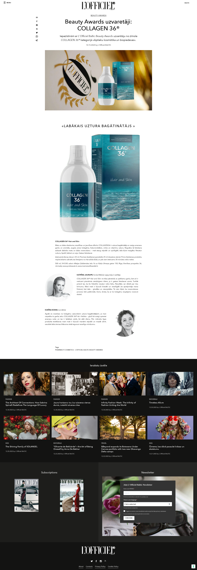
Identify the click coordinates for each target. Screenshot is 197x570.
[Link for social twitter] (92, 562)
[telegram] (36, 40)
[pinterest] (36, 25)
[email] (36, 18)
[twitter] (36, 33)
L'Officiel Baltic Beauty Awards (89, 350)
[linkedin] (36, 29)
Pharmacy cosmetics (64, 350)
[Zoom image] (98, 184)
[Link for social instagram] (101, 562)
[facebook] (36, 21)
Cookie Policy (113, 566)
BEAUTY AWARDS (98, 15)
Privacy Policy (100, 566)
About (81, 566)
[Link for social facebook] (96, 562)
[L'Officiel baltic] (98, 5)
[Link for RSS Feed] (105, 561)
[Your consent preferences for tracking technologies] (193, 566)
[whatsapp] (36, 37)
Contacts (89, 566)
